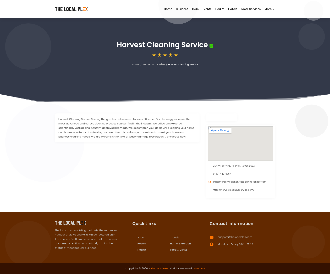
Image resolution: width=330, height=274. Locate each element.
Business (182, 9)
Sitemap (199, 268)
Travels (174, 237)
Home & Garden (180, 243)
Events (207, 9)
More (268, 9)
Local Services (251, 9)
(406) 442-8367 (222, 174)
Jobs (141, 237)
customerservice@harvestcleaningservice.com (239, 181)
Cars (195, 9)
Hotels (232, 9)
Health (219, 9)
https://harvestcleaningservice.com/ (233, 189)
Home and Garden (154, 64)
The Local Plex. (160, 268)
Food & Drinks (178, 249)
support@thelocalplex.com (235, 237)
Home (168, 9)
